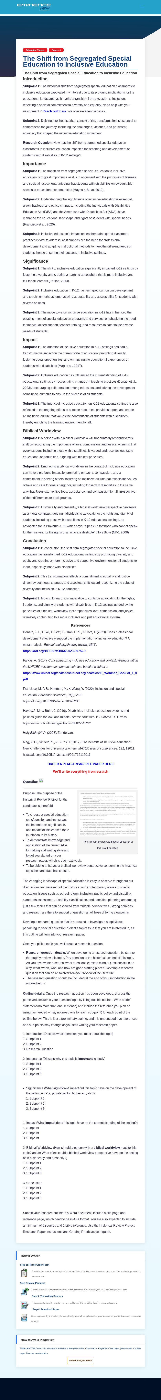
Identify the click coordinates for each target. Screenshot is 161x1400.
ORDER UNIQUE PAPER (80, 1360)
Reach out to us (54, 111)
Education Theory (35, 50)
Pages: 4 (56, 50)
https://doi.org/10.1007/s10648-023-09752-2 (54, 651)
